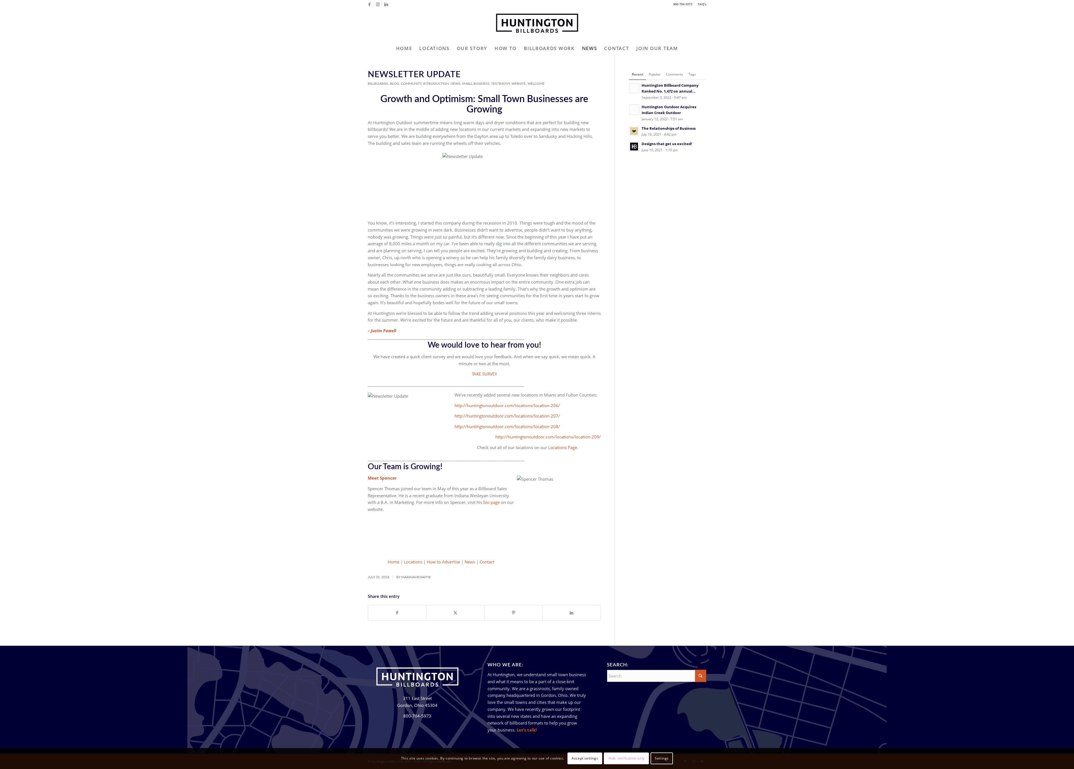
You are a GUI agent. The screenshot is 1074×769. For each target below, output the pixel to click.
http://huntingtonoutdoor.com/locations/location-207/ (507, 416)
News (455, 83)
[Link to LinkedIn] (386, 4)
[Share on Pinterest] (514, 613)
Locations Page (562, 447)
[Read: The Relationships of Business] (634, 131)
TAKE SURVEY (484, 374)
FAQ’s (702, 4)
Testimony (500, 83)
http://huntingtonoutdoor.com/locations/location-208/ (507, 426)
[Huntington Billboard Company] (537, 24)
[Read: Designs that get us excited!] (634, 146)
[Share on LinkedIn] (571, 613)
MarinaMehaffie (416, 577)
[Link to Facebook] (369, 4)
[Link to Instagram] (378, 4)
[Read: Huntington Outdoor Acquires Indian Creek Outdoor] (634, 110)
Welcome (536, 83)
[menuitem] (700, 4)
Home (393, 562)
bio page (491, 502)
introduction (436, 83)
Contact (487, 562)
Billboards (378, 83)
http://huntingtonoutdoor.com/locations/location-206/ (507, 405)
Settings (662, 758)
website (519, 83)
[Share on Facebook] (397, 613)
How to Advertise (443, 562)
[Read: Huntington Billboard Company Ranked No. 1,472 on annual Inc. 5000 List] (634, 88)
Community (411, 83)
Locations (413, 562)
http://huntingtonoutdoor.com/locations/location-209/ (548, 437)
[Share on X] (455, 613)
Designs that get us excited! (667, 143)
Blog (394, 83)
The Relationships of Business (669, 128)
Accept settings (585, 758)
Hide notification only (626, 758)
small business (475, 83)
